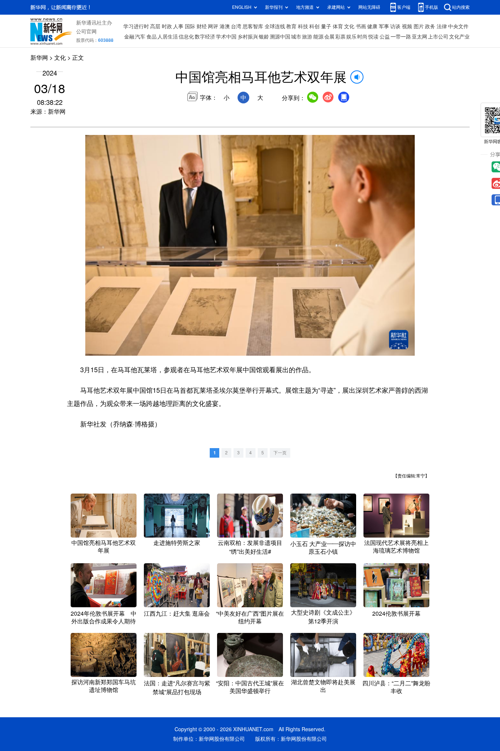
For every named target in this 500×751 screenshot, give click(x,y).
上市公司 (438, 36)
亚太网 (419, 36)
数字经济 (205, 36)
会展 (329, 36)
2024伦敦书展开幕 (396, 613)
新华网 (39, 58)
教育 (291, 26)
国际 (190, 26)
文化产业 (459, 36)
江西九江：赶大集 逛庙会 (177, 613)
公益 (385, 36)
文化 (349, 26)
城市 (296, 36)
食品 (151, 36)
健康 (372, 26)
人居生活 (167, 36)
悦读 (373, 36)
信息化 (186, 36)
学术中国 (226, 36)
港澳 (225, 26)
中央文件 (458, 26)
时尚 (362, 36)
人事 (178, 26)
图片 (419, 26)
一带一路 (401, 36)
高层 (155, 26)
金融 (129, 36)
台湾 (236, 26)
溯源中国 (280, 36)
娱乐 (351, 36)
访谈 (395, 26)
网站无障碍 (369, 7)
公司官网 (86, 31)
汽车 (140, 36)
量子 (326, 26)
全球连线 (275, 26)
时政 (167, 26)
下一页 (280, 452)
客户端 (403, 7)
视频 (407, 26)
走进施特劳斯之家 (176, 543)
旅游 (307, 36)
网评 (213, 26)
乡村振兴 (248, 36)
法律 (442, 26)
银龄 (264, 36)
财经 (202, 26)
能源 (318, 36)
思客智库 (253, 26)
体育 (338, 26)
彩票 (340, 36)
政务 (430, 26)
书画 (361, 26)
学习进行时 (136, 26)
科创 (314, 26)
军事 (384, 26)
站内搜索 (461, 7)
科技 (303, 26)
